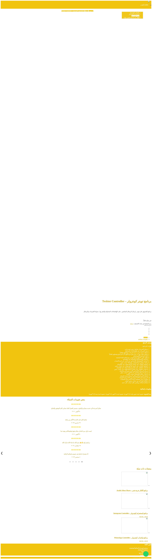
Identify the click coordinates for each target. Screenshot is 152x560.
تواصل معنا (144, 551)
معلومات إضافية (143, 339)
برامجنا (141, 11)
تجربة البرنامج (118, 11)
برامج (86, 11)
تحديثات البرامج (109, 11)
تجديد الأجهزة (101, 11)
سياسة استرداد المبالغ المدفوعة (138, 548)
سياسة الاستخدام (143, 549)
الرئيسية (145, 11)
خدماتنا (95, 11)
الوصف (146, 337)
